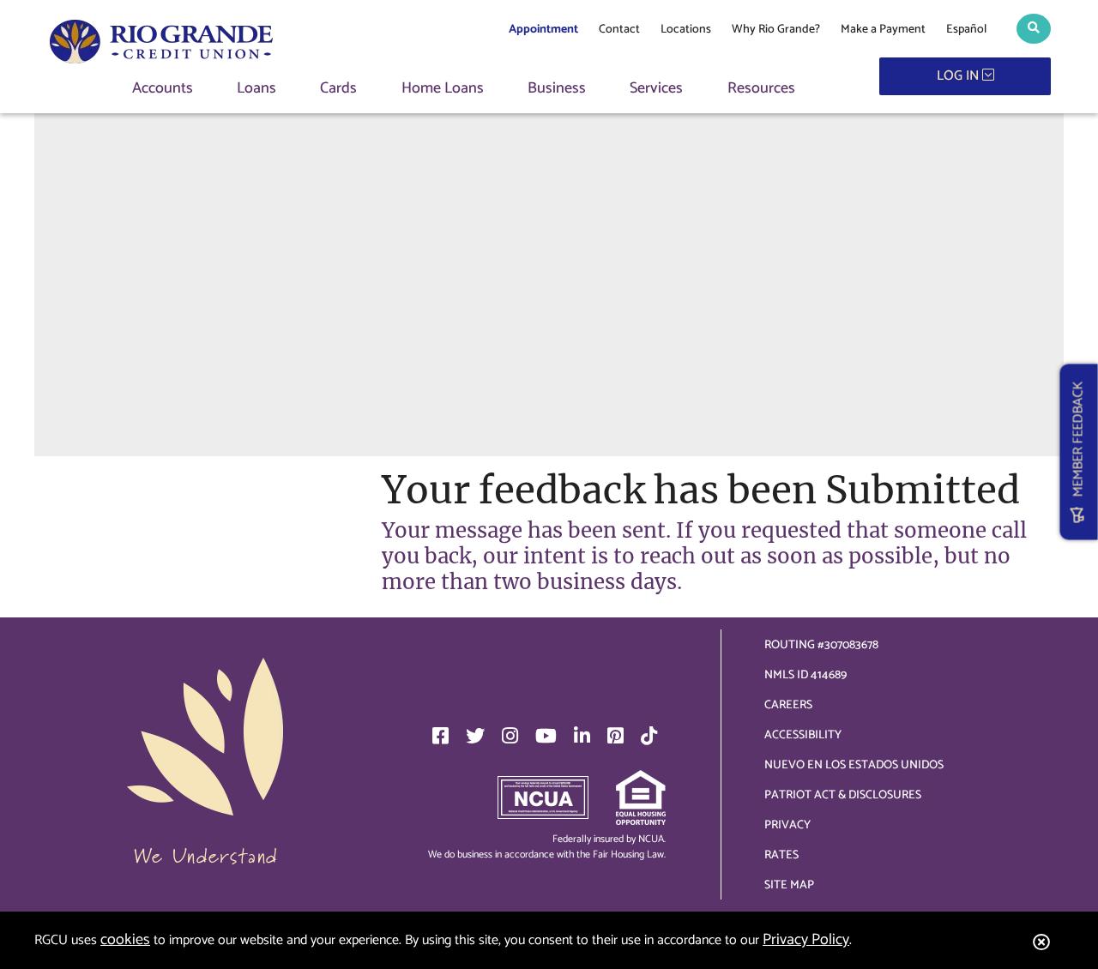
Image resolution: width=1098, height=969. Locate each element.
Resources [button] (761, 88)
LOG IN (959, 75)
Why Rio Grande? (776, 29)
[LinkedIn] (582, 736)
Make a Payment (883, 29)
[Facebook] (440, 736)
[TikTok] (649, 736)
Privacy (787, 825)
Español (966, 29)
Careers (788, 705)
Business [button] (557, 88)
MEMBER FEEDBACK (1078, 445)
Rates (781, 855)
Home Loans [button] (442, 88)
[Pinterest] (615, 736)
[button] (1034, 29)
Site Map (789, 885)
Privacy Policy (806, 940)
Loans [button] (256, 88)
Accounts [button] (162, 88)
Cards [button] (338, 88)
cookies (125, 940)
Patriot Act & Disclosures (842, 795)
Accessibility (803, 735)
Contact (619, 29)
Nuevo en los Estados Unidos (854, 765)
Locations (686, 29)
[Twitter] (475, 736)
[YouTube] (546, 736)
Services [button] (656, 88)
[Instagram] (510, 736)
